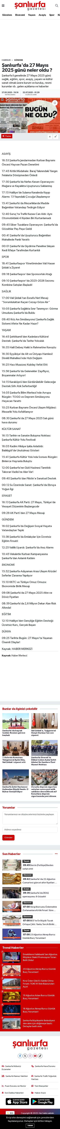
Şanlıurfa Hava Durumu (45, 1066)
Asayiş (42, 15)
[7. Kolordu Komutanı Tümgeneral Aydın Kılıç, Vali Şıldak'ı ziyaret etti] (15, 748)
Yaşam (31, 15)
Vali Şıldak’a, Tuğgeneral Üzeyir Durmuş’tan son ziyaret (43, 733)
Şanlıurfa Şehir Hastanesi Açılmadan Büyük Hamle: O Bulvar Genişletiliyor (15, 789)
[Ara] (56, 6)
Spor (52, 15)
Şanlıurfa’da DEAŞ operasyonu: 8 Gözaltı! (35, 895)
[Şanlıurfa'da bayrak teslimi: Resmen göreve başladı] (15, 721)
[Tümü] (56, 854)
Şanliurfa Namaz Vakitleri (17, 1076)
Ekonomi (20, 15)
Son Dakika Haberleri (14, 1093)
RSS (11, 1113)
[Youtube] (35, 1056)
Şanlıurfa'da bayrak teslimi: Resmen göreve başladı (13, 733)
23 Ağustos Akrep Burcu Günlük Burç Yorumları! (38, 936)
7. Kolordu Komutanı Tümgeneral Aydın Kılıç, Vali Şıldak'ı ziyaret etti (14, 760)
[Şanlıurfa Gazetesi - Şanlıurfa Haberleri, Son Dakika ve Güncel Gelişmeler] (30, 5)
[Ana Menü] (3, 6)
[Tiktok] (40, 1056)
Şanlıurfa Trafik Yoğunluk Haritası (44, 1077)
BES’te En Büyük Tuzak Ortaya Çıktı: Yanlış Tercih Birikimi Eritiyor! (39, 922)
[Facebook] (20, 1056)
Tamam (30, 1125)
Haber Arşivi (40, 1093)
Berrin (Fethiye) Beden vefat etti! (37, 867)
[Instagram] (30, 1056)
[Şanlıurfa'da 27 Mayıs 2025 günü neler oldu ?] (30, 115)
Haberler (6, 60)
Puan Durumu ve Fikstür (15, 1086)
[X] (25, 1056)
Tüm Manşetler (41, 1086)
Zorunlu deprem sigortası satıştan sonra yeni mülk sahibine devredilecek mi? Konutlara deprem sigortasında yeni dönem (44, 791)
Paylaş (8, 136)
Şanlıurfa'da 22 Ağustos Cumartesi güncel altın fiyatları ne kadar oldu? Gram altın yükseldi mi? (39, 881)
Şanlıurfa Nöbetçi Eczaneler (11, 1067)
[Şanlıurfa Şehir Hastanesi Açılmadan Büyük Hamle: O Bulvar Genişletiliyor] (15, 777)
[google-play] (42, 1102)
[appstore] (17, 1102)
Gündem (7, 15)
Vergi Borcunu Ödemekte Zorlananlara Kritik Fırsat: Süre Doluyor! (39, 909)
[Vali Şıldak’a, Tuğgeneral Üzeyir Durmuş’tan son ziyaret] (44, 721)
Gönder (8, 837)
